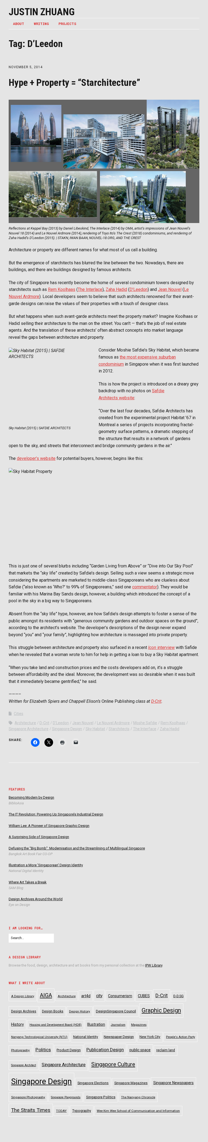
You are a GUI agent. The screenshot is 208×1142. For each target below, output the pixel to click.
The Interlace (90, 289)
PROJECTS (67, 23)
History (17, 1024)
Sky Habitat (95, 729)
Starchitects (119, 729)
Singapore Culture (113, 1064)
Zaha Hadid (116, 289)
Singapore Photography (28, 1097)
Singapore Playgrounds (65, 1097)
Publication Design (105, 1049)
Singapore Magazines (131, 1083)
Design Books (52, 1011)
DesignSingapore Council (116, 1011)
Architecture (25, 723)
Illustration (96, 1024)
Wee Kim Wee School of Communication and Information (138, 1111)
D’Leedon (138, 289)
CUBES (144, 995)
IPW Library (153, 965)
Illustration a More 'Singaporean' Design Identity (46, 865)
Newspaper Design (119, 1037)
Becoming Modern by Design (31, 797)
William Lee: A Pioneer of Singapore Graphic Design (49, 826)
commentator (144, 586)
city (99, 995)
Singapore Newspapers (173, 1083)
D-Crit (156, 701)
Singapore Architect (23, 1065)
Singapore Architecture (28, 729)
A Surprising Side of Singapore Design (39, 837)
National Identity (85, 1037)
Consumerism (120, 996)
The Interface (144, 729)
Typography (81, 1111)
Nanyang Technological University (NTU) (39, 1037)
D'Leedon (61, 723)
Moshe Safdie (145, 723)
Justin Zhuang (42, 12)
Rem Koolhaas (61, 289)
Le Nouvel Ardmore (113, 723)
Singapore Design (67, 729)
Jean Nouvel (169, 289)
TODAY (61, 1111)
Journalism (118, 1025)
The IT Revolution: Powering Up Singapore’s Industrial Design (56, 814)
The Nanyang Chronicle (138, 1097)
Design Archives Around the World (36, 899)
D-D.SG (178, 996)
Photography (20, 1050)
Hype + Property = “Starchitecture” (74, 82)
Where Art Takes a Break (28, 882)
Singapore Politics (100, 1097)
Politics (43, 1049)
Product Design (69, 1050)
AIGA (46, 995)
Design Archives (23, 1011)
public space (140, 1050)
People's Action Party (180, 1037)
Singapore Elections (93, 1083)
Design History (79, 1011)
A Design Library (22, 996)
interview (161, 647)
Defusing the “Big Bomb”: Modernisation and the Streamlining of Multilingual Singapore (77, 848)
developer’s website (36, 458)
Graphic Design (161, 1010)
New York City (149, 1037)
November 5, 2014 (26, 67)
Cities (18, 713)
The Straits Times (30, 1110)
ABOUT (18, 23)
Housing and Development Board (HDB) (56, 1025)
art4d (85, 996)
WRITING (41, 23)
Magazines (139, 1025)
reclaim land (165, 1050)
